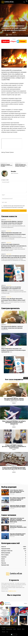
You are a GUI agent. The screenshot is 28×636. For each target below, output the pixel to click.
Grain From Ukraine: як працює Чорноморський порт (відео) (17, 506)
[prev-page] (12, 475)
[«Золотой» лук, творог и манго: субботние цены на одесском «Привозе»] (5, 492)
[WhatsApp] (21, 45)
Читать (25, 603)
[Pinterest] (17, 45)
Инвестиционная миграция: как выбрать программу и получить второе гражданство (13, 234)
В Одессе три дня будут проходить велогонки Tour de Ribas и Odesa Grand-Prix (13, 300)
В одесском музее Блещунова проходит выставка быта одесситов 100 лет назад (14, 468)
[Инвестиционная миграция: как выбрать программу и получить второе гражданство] (14, 339)
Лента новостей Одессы (10, 627)
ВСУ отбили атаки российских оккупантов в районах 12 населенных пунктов (17, 499)
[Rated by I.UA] (14, 634)
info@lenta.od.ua (12, 591)
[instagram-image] (4, 611)
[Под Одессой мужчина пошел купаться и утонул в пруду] (5, 536)
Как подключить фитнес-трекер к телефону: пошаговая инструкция (14, 399)
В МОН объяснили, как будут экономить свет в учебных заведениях (20, 165)
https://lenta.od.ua (14, 173)
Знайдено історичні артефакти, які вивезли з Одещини (6, 165)
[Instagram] (12, 598)
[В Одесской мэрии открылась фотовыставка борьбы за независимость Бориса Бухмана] (14, 436)
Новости (4, 20)
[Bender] (7, 35)
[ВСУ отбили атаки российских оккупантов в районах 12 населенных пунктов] (5, 500)
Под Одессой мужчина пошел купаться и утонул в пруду (18, 534)
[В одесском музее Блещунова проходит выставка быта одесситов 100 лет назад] (14, 459)
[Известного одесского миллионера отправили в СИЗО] (5, 528)
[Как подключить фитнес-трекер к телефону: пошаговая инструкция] (14, 317)
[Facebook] (11, 45)
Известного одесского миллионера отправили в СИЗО (18, 526)
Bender (10, 34)
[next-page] (15, 475)
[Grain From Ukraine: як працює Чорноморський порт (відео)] (5, 508)
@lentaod (7, 602)
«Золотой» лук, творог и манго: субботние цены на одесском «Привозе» (17, 491)
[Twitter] (14, 45)
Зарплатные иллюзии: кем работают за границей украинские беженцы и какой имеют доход (18, 520)
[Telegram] (15, 598)
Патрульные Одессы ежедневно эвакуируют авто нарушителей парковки (11, 288)
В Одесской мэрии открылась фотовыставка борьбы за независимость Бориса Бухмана (13, 246)
